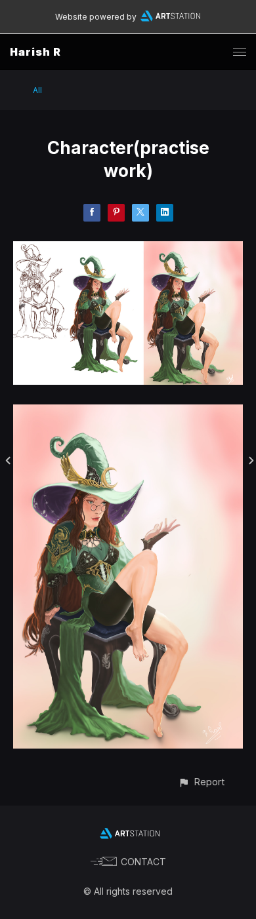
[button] (201, 781)
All (37, 90)
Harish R (35, 51)
